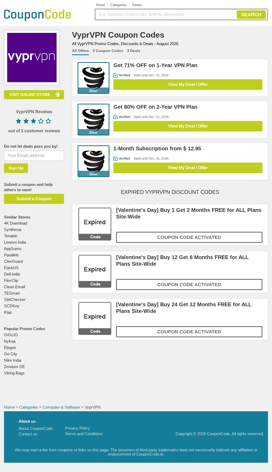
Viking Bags (14, 373)
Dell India (12, 274)
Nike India (12, 360)
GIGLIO (11, 335)
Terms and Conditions (84, 433)
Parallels (11, 255)
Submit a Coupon (34, 198)
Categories (118, 5)
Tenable (10, 236)
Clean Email (14, 287)
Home (100, 5)
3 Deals (133, 51)
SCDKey (11, 306)
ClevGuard (13, 261)
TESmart (12, 293)
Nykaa (9, 341)
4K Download (15, 223)
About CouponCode (36, 428)
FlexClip (11, 280)
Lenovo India (15, 242)
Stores (137, 5)
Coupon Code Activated (189, 237)
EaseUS (11, 267)
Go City (10, 354)
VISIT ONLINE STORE (29, 94)
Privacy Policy (77, 428)
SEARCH (251, 14)
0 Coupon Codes (108, 51)
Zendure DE (14, 366)
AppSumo (12, 248)
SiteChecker (15, 299)
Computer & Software (61, 407)
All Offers (80, 51)
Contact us (28, 434)
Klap (8, 312)
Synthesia (12, 229)
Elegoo (10, 347)
